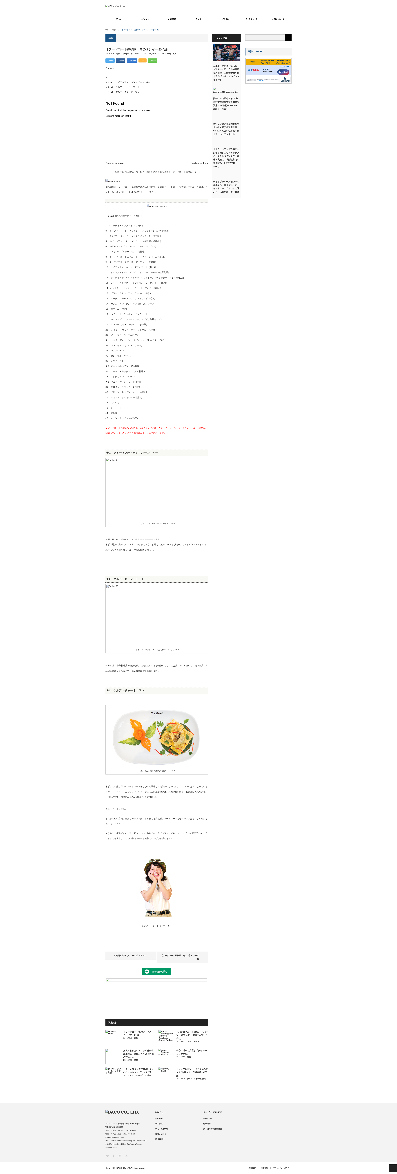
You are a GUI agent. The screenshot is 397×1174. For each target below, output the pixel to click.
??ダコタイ (160, 1139)
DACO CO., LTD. (123, 1168)
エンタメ (145, 19)
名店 (174, 54)
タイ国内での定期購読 (212, 1129)
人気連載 (172, 19)
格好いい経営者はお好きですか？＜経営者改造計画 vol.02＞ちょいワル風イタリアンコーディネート (226, 129)
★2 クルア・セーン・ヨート (124, 87)
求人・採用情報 (161, 1129)
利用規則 (264, 1168)
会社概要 (159, 1118)
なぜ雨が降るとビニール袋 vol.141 (130, 955)
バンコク (156, 54)
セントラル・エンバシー (141, 54)
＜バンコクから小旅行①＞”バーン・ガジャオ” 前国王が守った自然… (192, 1035)
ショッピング (140, 1075)
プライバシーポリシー (282, 1168)
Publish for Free (199, 163)
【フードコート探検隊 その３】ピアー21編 (180, 957)
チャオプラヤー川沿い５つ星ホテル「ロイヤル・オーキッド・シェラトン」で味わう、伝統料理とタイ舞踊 (226, 186)
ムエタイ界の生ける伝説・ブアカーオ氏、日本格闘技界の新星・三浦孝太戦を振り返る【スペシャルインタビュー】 (226, 73)
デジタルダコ (208, 1118)
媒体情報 (159, 1124)
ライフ (198, 19)
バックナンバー (252, 19)
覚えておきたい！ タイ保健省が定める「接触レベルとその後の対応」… (138, 1053)
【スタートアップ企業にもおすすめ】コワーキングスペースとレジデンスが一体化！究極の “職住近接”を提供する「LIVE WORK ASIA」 (226, 158)
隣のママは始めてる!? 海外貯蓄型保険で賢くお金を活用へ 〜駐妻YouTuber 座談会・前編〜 (226, 103)
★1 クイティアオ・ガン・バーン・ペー (129, 82)
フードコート (166, 54)
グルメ (119, 19)
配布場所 (207, 1124)
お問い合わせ (278, 19)
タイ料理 (197, 1079)
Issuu (121, 163)
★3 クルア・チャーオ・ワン (124, 92)
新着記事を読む (160, 971)
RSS (126, 1156)
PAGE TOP (393, 1168)
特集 (118, 54)
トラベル (225, 19)
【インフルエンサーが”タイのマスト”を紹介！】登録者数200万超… (192, 1072)
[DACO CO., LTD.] (115, 5)
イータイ (126, 54)
